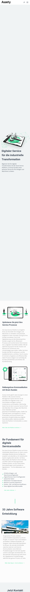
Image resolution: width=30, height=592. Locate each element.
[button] (11, 427)
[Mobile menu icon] (27, 2)
